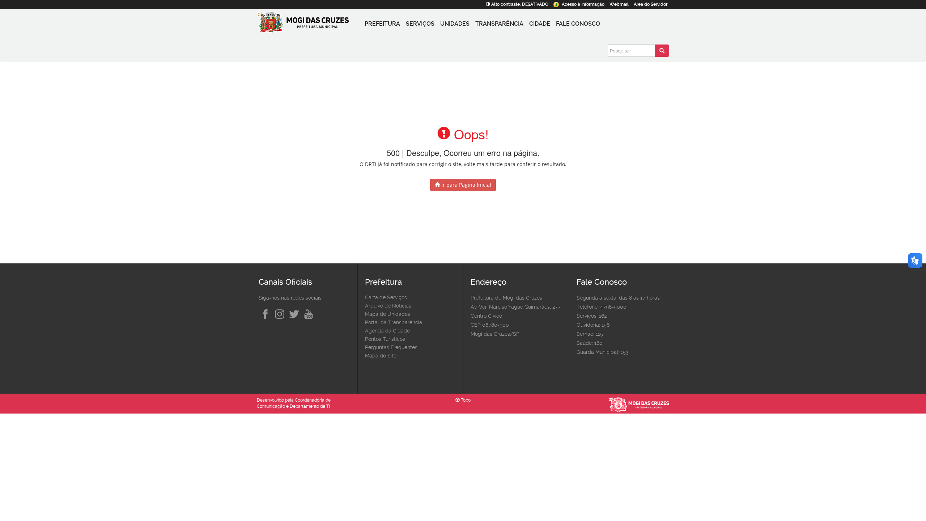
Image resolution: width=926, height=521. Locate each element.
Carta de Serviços (386, 297)
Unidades (455, 23)
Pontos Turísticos (385, 339)
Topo (465, 400)
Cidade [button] (539, 23)
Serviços (420, 23)
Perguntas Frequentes (391, 347)
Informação (583, 4)
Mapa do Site (380, 356)
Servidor (650, 4)
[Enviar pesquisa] (662, 51)
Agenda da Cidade (387, 331)
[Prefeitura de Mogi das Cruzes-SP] (309, 24)
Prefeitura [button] (382, 23)
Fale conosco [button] (578, 23)
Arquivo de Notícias (388, 306)
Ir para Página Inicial (465, 184)
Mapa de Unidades (387, 314)
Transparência (499, 23)
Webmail (619, 4)
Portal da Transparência (393, 322)
